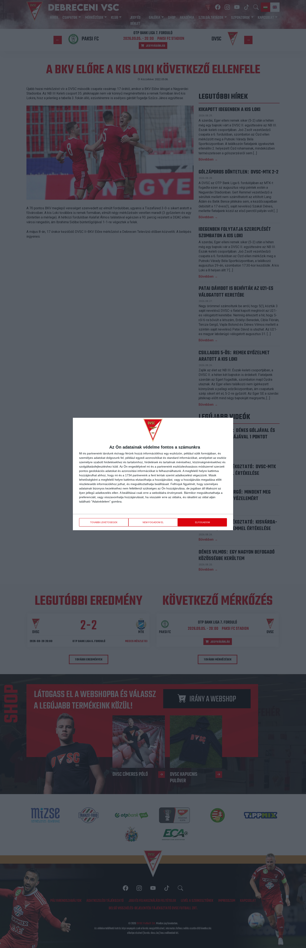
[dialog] (153, 474)
